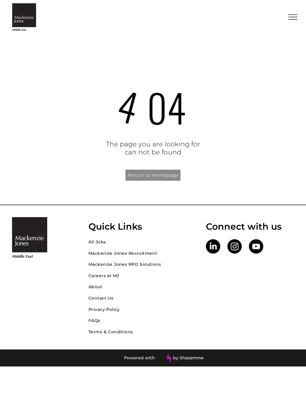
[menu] (293, 17)
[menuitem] (141, 242)
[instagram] (234, 247)
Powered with (139, 358)
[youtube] (256, 247)
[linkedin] (213, 247)
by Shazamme (188, 358)
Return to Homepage (153, 175)
